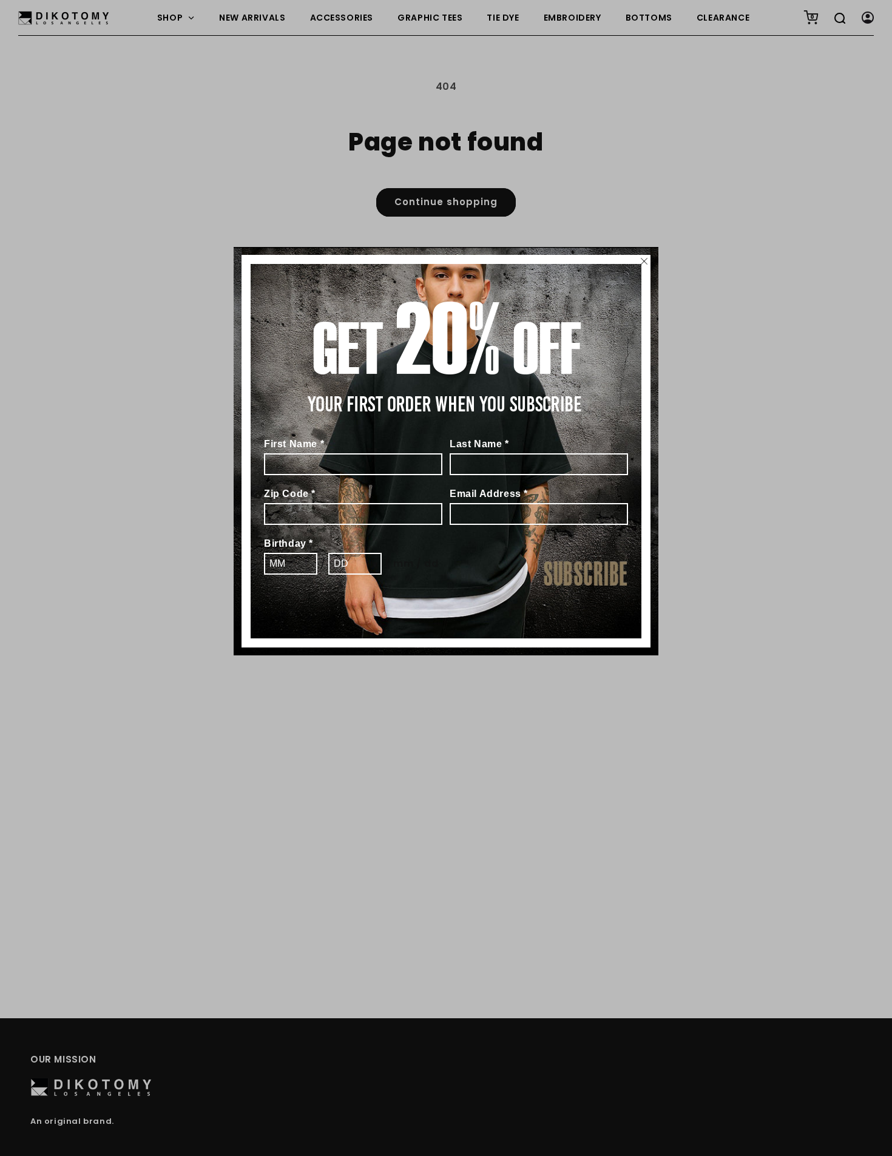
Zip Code (290, 493)
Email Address (489, 493)
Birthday (288, 543)
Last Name (479, 444)
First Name (294, 444)
